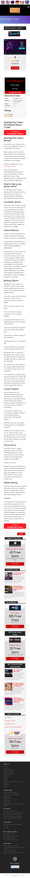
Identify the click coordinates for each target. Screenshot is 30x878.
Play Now (15, 68)
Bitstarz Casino (15, 645)
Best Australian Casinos (9, 838)
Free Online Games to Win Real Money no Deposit (13, 804)
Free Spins (6, 826)
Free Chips (6, 800)
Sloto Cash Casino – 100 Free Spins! (11, 818)
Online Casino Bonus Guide (10, 792)
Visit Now (15, 564)
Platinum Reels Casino (15, 549)
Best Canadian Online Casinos (10, 836)
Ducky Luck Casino (15, 738)
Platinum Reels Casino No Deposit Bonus (13, 812)
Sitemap (5, 786)
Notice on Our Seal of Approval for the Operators (12, 782)
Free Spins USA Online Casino (10, 811)
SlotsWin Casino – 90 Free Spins (19, 573)
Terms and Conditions (8, 770)
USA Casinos (8, 717)
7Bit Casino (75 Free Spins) (17, 670)
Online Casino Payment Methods (11, 794)
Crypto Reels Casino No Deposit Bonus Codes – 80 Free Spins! (19, 700)
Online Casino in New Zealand (13, 727)
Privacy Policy (6, 768)
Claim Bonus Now (15, 92)
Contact (5, 779)
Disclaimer (5, 784)
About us (5, 766)
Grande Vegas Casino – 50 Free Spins (12, 816)
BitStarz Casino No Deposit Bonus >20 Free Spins (18, 685)
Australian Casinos (10, 720)
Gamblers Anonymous (8, 774)
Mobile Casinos (7, 796)
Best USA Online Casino (9, 834)
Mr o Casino (15, 613)
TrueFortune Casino (10, 166)
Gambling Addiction (8, 772)
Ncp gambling (6, 776)
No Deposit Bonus (7, 798)
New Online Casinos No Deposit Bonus (12, 824)
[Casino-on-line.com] (14, 13)
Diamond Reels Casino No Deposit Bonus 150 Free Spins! (19, 588)
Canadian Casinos (10, 724)
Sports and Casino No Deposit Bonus (12, 814)
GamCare (5, 777)
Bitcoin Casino (6, 802)
